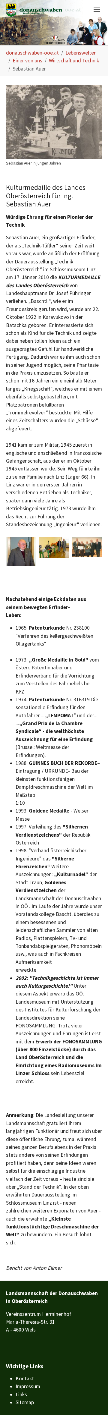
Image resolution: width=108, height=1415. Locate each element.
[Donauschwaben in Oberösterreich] (43, 10)
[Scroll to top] (94, 1401)
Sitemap (25, 1402)
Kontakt (25, 1378)
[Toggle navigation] (97, 10)
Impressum (28, 1386)
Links (21, 1394)
